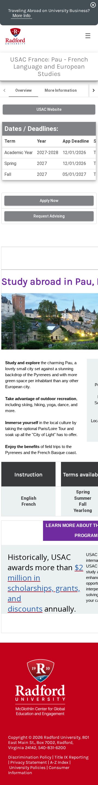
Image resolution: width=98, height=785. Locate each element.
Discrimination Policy (29, 757)
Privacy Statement (28, 762)
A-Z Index (59, 762)
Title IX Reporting (71, 757)
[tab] (23, 90)
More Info (21, 15)
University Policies (27, 767)
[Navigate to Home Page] (15, 36)
